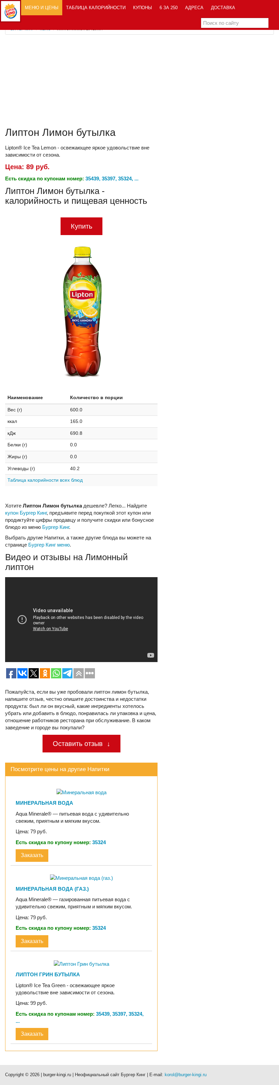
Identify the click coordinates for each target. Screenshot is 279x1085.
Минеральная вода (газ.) (52, 889)
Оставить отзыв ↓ (81, 743)
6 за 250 (169, 7)
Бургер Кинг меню (49, 545)
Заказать (32, 855)
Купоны (142, 7)
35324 (99, 842)
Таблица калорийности (96, 7)
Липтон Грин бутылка (48, 974)
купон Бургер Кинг (26, 513)
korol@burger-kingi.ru (186, 1074)
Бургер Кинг (55, 527)
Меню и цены (42, 7)
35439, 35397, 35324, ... (111, 178)
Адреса (194, 7)
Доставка (223, 7)
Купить (81, 226)
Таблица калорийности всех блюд (45, 480)
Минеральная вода (44, 803)
